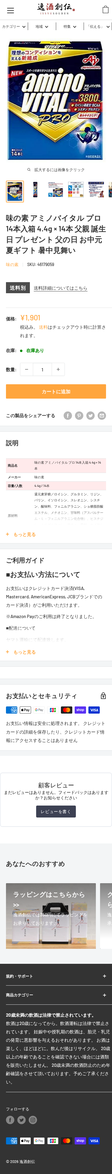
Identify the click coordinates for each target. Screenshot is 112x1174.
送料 (43, 327)
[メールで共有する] (102, 415)
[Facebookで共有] (68, 415)
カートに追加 (56, 391)
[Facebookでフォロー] (10, 1120)
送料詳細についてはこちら (61, 288)
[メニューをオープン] (10, 10)
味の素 (12, 264)
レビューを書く (56, 811)
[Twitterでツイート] (90, 415)
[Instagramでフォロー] (33, 1120)
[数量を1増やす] (58, 369)
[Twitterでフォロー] (21, 1120)
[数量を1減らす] (26, 369)
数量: (11, 369)
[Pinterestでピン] (79, 415)
